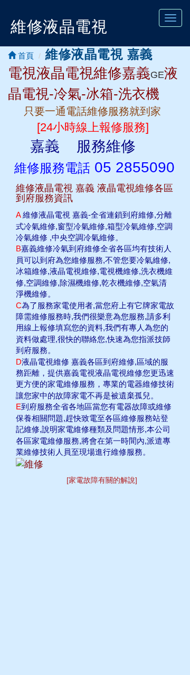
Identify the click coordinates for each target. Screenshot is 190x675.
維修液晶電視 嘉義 (99, 54)
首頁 (25, 55)
